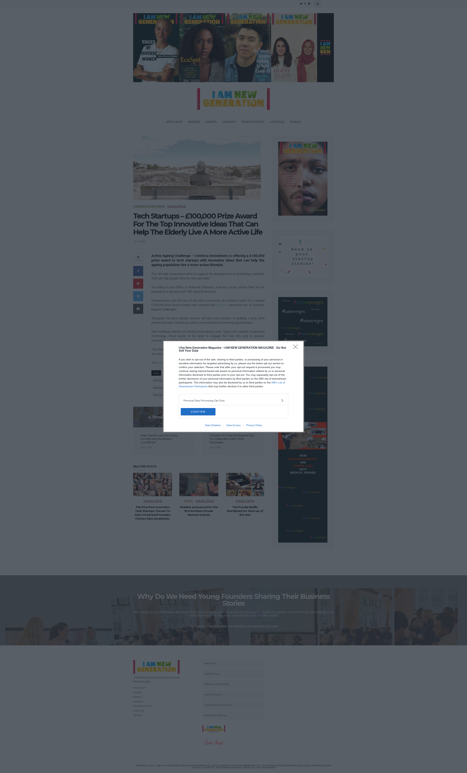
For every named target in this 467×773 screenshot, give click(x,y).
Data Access (233, 425)
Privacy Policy (254, 425)
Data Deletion (213, 425)
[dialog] (233, 386)
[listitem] (233, 400)
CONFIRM (198, 411)
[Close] (296, 348)
